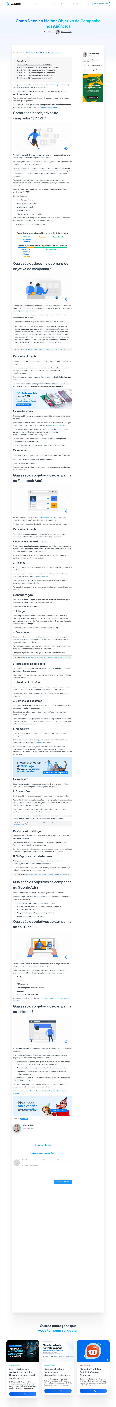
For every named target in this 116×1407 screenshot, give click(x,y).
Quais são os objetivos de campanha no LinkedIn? (34, 78)
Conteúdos (64, 4)
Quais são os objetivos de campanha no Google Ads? (36, 73)
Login (88, 4)
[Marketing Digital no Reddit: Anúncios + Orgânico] (93, 1350)
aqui (31, 1080)
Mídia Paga (20, 53)
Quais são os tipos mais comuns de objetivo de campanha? (38, 67)
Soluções (36, 4)
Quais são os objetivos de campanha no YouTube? (34, 75)
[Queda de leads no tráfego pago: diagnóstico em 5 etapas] (58, 1350)
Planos (55, 4)
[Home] (20, 4)
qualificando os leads (57, 425)
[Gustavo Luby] (57, 32)
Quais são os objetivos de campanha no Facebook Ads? (36, 70)
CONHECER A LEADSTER (101, 4)
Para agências (77, 4)
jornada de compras (27, 311)
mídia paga (54, 85)
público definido (42, 576)
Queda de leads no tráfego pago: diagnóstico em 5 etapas (57, 1372)
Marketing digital (85, 1365)
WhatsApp (38, 742)
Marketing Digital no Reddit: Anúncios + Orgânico (90, 1372)
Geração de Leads (14, 1365)
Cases (46, 4)
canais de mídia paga (48, 107)
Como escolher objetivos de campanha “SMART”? (34, 65)
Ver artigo (23, 1394)
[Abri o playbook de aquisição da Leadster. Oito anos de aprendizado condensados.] (22, 1350)
